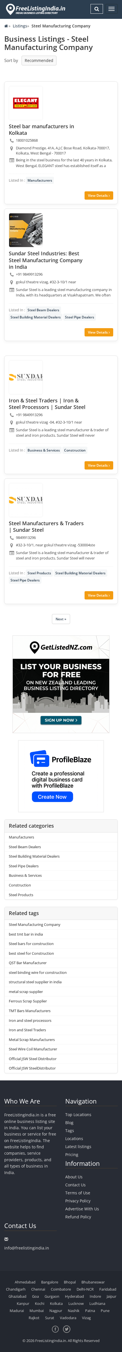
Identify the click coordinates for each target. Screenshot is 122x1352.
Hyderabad (74, 1296)
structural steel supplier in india (35, 981)
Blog (69, 1122)
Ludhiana (97, 1303)
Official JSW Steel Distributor (32, 1058)
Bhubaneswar (93, 1282)
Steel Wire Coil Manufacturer (33, 1049)
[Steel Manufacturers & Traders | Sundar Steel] (26, 500)
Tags (69, 1130)
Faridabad (107, 1289)
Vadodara (68, 1317)
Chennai (38, 1289)
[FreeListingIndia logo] (36, 9)
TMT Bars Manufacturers (30, 1010)
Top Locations (78, 1114)
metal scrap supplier (26, 991)
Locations (74, 1138)
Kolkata (56, 1303)
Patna (90, 1310)
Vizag (86, 1317)
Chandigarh (16, 1289)
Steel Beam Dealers (43, 310)
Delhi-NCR (85, 1289)
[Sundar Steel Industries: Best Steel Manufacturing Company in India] (26, 230)
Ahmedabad (25, 1282)
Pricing (71, 1154)
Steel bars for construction (31, 943)
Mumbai (37, 1310)
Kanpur (23, 1303)
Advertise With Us (82, 1208)
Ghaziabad (17, 1296)
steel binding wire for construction (38, 972)
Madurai (17, 1310)
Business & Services (44, 450)
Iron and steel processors (30, 1020)
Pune (105, 1310)
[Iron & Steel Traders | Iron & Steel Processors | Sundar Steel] (26, 377)
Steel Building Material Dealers (35, 317)
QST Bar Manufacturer (28, 962)
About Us (74, 1177)
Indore (95, 1296)
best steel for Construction (31, 953)
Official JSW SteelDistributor (32, 1068)
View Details (98, 195)
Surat (49, 1317)
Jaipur (111, 1296)
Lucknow (76, 1303)
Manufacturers (40, 180)
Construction (75, 450)
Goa (35, 1296)
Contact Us (75, 1184)
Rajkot (34, 1317)
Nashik (73, 1310)
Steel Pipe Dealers (79, 317)
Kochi (39, 1303)
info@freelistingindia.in (26, 1248)
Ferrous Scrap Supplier (28, 1001)
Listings (20, 26)
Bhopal (70, 1282)
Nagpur (55, 1310)
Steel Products (39, 573)
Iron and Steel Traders (27, 1029)
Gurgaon (52, 1296)
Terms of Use (77, 1192)
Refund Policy (78, 1216)
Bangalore (49, 1282)
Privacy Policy (78, 1200)
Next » (61, 619)
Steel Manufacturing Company (34, 924)
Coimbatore (61, 1289)
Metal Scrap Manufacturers (32, 1039)
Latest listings (78, 1146)
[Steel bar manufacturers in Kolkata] (26, 103)
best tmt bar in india (26, 934)
